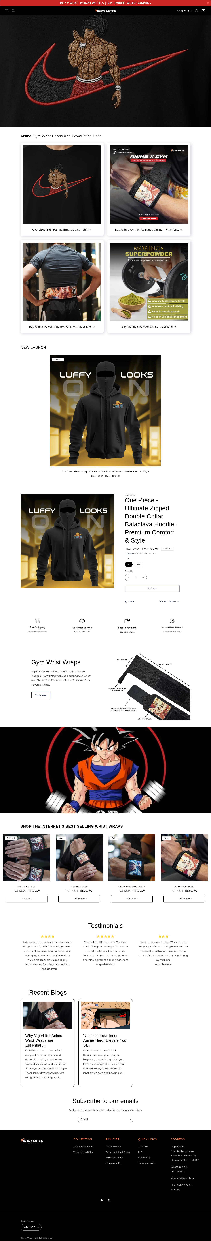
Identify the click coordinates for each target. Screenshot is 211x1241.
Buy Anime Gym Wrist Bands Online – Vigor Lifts (147, 229)
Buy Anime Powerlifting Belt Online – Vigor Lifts (60, 326)
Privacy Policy (113, 1147)
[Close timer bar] (208, 3)
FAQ (140, 1152)
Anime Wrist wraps (83, 1147)
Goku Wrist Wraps (27, 886)
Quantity (129, 571)
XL (140, 565)
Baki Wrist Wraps (79, 886)
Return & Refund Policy (118, 1152)
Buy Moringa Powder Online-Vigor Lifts (147, 326)
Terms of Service (115, 1158)
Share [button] (131, 602)
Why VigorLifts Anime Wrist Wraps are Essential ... (43, 1040)
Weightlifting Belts (83, 1152)
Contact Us (144, 1158)
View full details (168, 602)
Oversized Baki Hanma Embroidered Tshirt (60, 229)
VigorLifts (31, 1238)
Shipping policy (114, 1163)
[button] (6, 10)
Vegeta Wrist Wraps (184, 886)
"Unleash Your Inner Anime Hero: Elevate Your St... (105, 1040)
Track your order (147, 1163)
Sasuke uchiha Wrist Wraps (131, 886)
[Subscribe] (129, 1119)
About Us (143, 1147)
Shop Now (41, 695)
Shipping (129, 553)
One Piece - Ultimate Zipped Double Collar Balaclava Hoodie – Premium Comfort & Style (105, 472)
